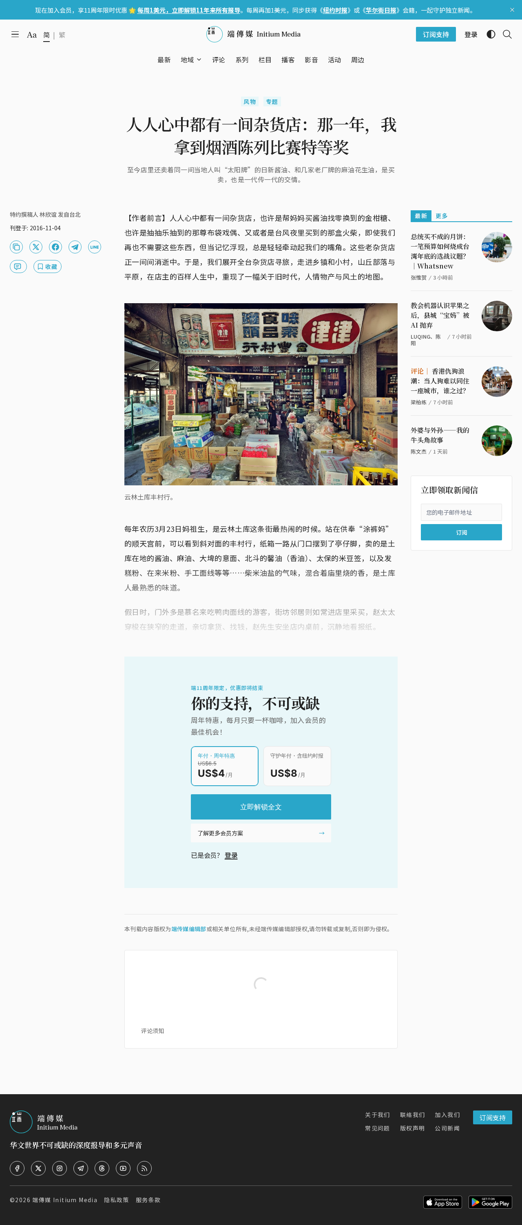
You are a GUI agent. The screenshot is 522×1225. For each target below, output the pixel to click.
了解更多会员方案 (220, 833)
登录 (231, 855)
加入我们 (447, 1114)
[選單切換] (199, 59)
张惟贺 (419, 277)
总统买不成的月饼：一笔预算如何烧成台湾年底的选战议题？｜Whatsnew (440, 251)
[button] (187, 59)
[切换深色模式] (488, 34)
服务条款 (148, 1200)
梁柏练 (419, 402)
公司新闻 (447, 1128)
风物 (249, 101)
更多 (442, 216)
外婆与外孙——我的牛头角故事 (440, 435)
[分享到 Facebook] (55, 246)
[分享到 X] (35, 246)
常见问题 (377, 1128)
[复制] (16, 246)
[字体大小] (32, 35)
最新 (421, 216)
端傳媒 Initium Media (64, 1200)
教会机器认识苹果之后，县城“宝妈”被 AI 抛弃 (440, 315)
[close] (512, 9)
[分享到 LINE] (94, 246)
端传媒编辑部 (188, 929)
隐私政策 (116, 1200)
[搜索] (504, 34)
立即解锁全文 (261, 807)
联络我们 (412, 1114)
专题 (272, 101)
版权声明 (412, 1128)
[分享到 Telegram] (75, 246)
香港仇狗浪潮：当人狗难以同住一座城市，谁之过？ (440, 380)
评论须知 (152, 1031)
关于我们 (377, 1114)
